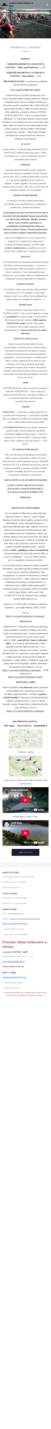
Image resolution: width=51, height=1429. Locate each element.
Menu (47, 4)
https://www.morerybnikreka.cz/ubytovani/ (22, 670)
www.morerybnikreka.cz (13, 961)
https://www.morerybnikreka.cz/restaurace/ (25, 616)
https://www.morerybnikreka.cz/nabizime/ (26, 711)
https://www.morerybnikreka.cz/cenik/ (25, 676)
